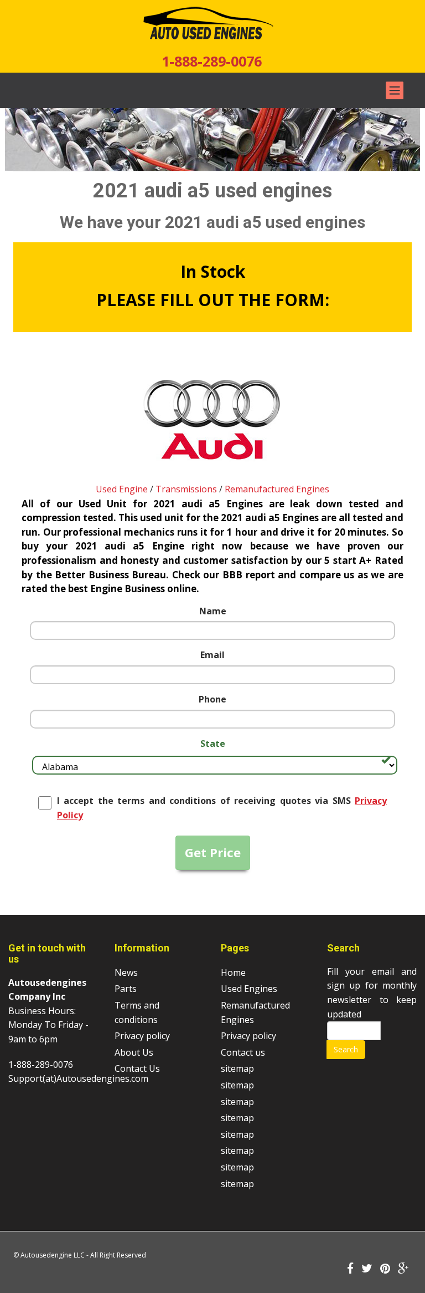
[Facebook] (350, 1269)
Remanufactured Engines (277, 489)
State (212, 743)
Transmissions (186, 489)
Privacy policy (142, 1036)
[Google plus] (403, 1269)
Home (233, 972)
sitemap (237, 1068)
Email (212, 655)
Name (212, 611)
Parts (126, 989)
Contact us (243, 1052)
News (126, 972)
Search (346, 1049)
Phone (212, 699)
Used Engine (122, 489)
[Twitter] (366, 1269)
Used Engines (249, 989)
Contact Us (137, 1068)
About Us (134, 1052)
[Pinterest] (385, 1269)
